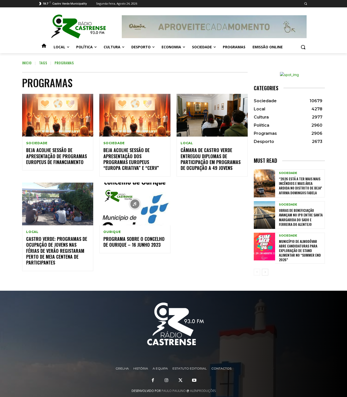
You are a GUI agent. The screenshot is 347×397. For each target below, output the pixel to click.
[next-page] (265, 272)
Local (187, 143)
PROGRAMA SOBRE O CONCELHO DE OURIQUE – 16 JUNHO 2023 (134, 242)
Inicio (27, 62)
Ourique (112, 231)
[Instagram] (166, 380)
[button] (305, 3)
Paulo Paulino (174, 391)
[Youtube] (194, 380)
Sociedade (37, 143)
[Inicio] (44, 47)
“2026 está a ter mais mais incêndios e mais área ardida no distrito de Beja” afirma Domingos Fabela (300, 185)
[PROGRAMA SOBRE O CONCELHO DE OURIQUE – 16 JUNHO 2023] (134, 204)
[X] (180, 380)
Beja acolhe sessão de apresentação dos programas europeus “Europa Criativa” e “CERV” (131, 159)
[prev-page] (257, 272)
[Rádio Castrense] (78, 26)
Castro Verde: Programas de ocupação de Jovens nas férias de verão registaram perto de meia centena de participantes (56, 251)
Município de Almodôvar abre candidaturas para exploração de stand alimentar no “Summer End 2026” (300, 250)
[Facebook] (153, 380)
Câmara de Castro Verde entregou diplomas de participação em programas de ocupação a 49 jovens (211, 159)
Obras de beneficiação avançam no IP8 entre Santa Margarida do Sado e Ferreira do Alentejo (301, 217)
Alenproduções (203, 391)
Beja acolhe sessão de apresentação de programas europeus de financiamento (56, 156)
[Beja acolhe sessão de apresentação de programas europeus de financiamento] (57, 115)
